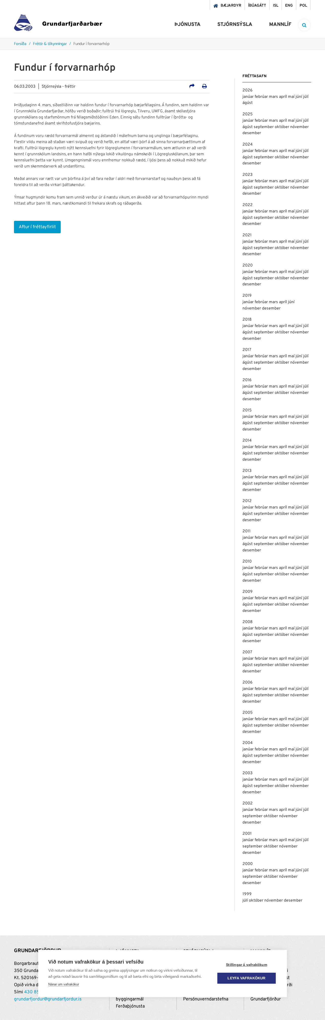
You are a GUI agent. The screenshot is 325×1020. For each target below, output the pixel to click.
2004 (247, 743)
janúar (248, 96)
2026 (247, 90)
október (282, 127)
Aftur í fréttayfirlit (37, 227)
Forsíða (20, 44)
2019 (247, 295)
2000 (247, 864)
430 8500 (34, 992)
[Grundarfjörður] (58, 24)
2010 (247, 561)
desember (251, 133)
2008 (247, 622)
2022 (247, 205)
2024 (247, 144)
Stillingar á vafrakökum (246, 965)
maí (292, 96)
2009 (247, 591)
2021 (247, 235)
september (264, 127)
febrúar (262, 96)
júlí (305, 96)
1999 (247, 894)
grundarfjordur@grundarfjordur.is (48, 999)
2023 (247, 174)
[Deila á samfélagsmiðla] (191, 86)
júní (299, 96)
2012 (247, 501)
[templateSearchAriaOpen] (304, 25)
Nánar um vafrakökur (63, 984)
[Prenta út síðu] (204, 86)
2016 (247, 380)
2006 (247, 682)
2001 (247, 833)
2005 (247, 712)
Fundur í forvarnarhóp (91, 44)
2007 (247, 652)
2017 (246, 349)
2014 (247, 440)
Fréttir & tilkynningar (50, 44)
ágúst (247, 102)
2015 (247, 410)
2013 (247, 470)
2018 (247, 319)
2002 (247, 803)
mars (274, 96)
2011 (246, 531)
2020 (247, 265)
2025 (247, 114)
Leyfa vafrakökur (246, 978)
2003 (247, 773)
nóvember (299, 127)
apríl (283, 96)
